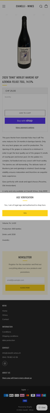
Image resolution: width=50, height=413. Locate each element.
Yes (25, 213)
